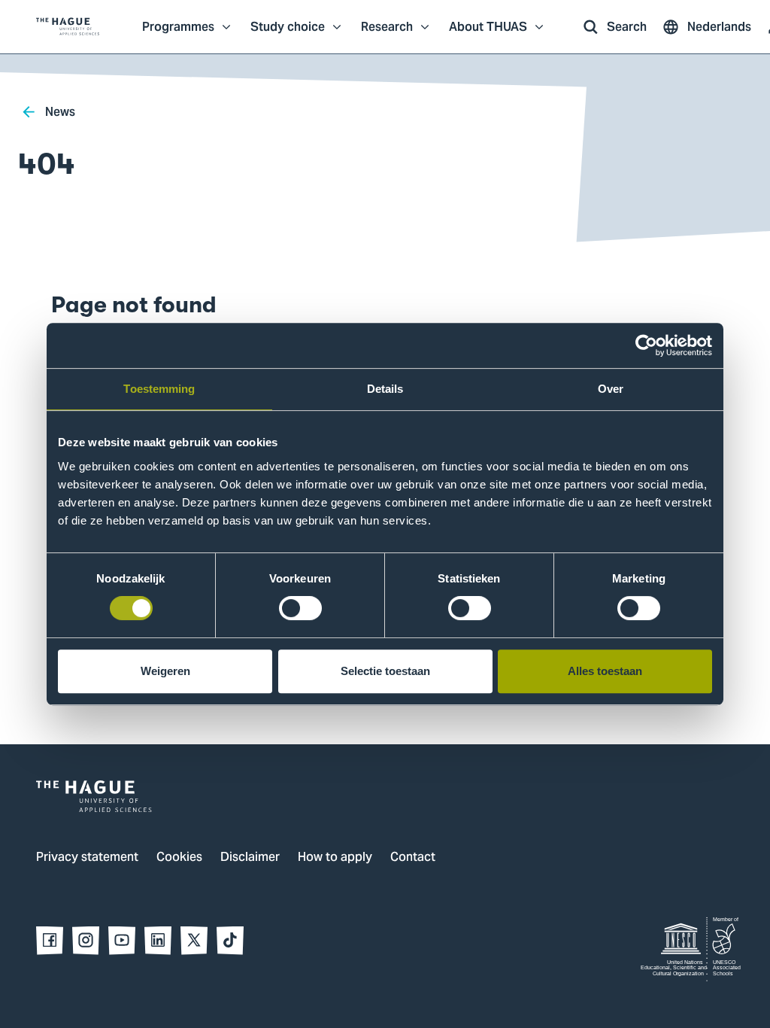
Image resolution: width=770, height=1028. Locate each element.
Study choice (287, 34)
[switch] (300, 608)
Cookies (179, 858)
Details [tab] (385, 388)
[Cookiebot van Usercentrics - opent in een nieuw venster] (646, 345)
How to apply (335, 858)
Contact (412, 858)
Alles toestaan (605, 671)
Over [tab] (610, 388)
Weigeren (165, 671)
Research (387, 34)
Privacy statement (87, 858)
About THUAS (488, 34)
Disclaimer (250, 858)
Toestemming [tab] (159, 388)
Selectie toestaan (385, 671)
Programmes (178, 34)
